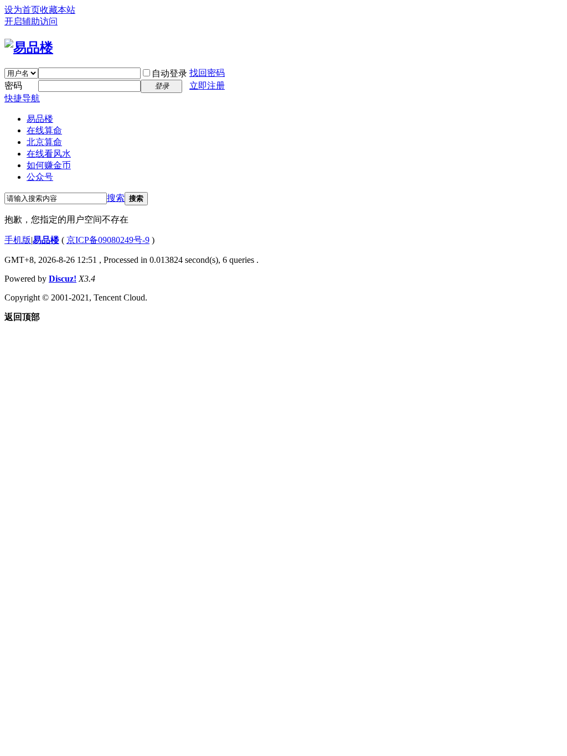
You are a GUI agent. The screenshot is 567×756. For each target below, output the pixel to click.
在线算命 (44, 130)
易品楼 (40, 118)
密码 (13, 85)
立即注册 (207, 85)
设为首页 (22, 9)
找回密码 (207, 72)
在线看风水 (49, 153)
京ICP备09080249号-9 (108, 240)
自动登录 (169, 73)
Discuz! (62, 278)
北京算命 (44, 142)
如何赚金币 (49, 165)
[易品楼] (28, 47)
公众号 (40, 177)
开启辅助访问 (31, 21)
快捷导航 (22, 98)
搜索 (116, 198)
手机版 (17, 240)
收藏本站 (57, 9)
